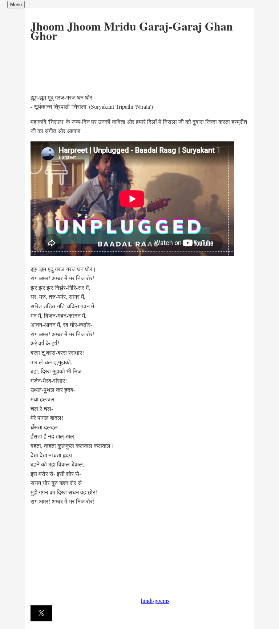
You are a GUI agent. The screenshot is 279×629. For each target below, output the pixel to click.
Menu (16, 4)
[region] (85, 66)
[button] (41, 613)
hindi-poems (155, 600)
